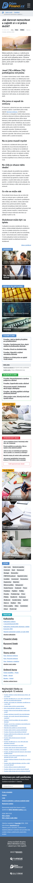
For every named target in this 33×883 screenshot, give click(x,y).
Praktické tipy (15, 594)
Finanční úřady (10, 639)
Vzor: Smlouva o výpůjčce (11, 661)
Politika (21, 591)
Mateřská (16, 582)
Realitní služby (7, 370)
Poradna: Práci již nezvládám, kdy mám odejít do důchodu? (16, 720)
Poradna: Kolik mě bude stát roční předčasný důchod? (17, 771)
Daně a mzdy (9, 12)
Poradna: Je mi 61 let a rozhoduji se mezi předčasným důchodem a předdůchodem (17, 724)
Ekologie (6, 573)
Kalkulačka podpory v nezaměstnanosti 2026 (10, 623)
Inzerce (4, 795)
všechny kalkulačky (9, 634)
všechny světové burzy (10, 681)
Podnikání (17, 12)
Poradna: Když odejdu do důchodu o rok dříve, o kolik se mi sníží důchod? (17, 764)
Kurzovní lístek (10, 643)
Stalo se (6, 603)
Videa (16, 606)
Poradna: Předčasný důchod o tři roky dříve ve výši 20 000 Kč (17, 760)
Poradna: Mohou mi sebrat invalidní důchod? (14, 767)
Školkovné (7, 600)
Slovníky (7, 648)
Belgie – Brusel (8, 675)
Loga (3, 798)
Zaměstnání (24, 606)
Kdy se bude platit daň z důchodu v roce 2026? (15, 708)
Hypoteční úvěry (22, 576)
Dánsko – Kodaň (8, 678)
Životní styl (13, 609)
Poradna (6, 594)
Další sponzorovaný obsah (16, 464)
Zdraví (6, 609)
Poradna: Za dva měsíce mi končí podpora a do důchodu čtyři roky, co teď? (15, 756)
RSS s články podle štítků (9, 818)
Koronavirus (24, 579)
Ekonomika (14, 573)
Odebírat (27, 786)
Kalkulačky (8, 618)
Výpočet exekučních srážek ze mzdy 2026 (16, 632)
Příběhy (22, 29)
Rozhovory (22, 597)
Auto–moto (7, 567)
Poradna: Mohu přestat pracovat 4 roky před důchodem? (14, 738)
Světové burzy (10, 669)
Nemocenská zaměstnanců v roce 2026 (13, 745)
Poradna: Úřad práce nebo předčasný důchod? (15, 732)
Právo (16, 29)
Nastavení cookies (7, 804)
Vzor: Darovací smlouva (10, 655)
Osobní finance (8, 588)
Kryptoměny (7, 582)
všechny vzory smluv (9, 664)
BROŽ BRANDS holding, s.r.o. (18, 810)
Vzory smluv (9, 652)
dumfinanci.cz (14, 825)
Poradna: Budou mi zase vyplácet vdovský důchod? (16, 769)
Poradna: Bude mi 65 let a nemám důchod (14, 706)
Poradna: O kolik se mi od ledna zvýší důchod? (15, 749)
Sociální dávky (16, 600)
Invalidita (6, 579)
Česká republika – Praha (11, 672)
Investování (14, 579)
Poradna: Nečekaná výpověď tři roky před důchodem (17, 714)
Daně (13, 570)
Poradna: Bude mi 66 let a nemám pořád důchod (15, 730)
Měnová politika (9, 585)
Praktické (7, 614)
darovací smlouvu (12, 112)
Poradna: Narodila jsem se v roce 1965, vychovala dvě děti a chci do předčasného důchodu (17, 699)
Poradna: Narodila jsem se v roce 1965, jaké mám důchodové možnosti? (16, 742)
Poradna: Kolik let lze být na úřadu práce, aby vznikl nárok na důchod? (16, 734)
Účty (19, 603)
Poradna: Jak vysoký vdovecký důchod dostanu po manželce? (16, 717)
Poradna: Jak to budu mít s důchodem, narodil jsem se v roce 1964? (17, 703)
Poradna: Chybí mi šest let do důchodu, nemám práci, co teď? (17, 711)
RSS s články (6, 816)
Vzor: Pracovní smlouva (10, 658)
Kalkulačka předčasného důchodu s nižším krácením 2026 (16, 628)
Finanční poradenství (8, 367)
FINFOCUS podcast (9, 576)
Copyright (18, 823)
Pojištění (14, 591)
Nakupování (19, 585)
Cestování (7, 570)
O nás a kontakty (7, 792)
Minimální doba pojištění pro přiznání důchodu (15, 727)
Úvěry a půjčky (8, 606)
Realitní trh (13, 597)
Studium (13, 603)
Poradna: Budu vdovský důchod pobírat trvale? (15, 747)
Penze (25, 588)
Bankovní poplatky (18, 567)
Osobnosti (18, 588)
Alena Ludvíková (26, 245)
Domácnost (20, 570)
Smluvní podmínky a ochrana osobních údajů (15, 801)
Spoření (25, 600)
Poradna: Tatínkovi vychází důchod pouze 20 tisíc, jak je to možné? (17, 695)
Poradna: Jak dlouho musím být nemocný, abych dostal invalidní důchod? (17, 752)
